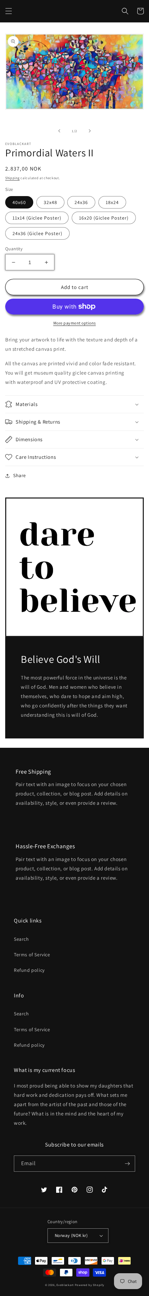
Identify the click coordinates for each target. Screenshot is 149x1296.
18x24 (112, 202)
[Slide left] (59, 130)
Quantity (14, 249)
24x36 (81, 202)
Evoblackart (65, 1285)
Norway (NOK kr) (71, 1235)
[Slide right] (89, 130)
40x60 (19, 202)
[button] (8, 11)
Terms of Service (32, 954)
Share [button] (19, 475)
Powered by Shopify (89, 1285)
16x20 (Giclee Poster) (104, 218)
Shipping (12, 178)
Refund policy (29, 970)
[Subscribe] (127, 1163)
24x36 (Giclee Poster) (37, 233)
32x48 (50, 202)
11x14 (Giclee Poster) (36, 218)
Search (21, 939)
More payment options (74, 323)
